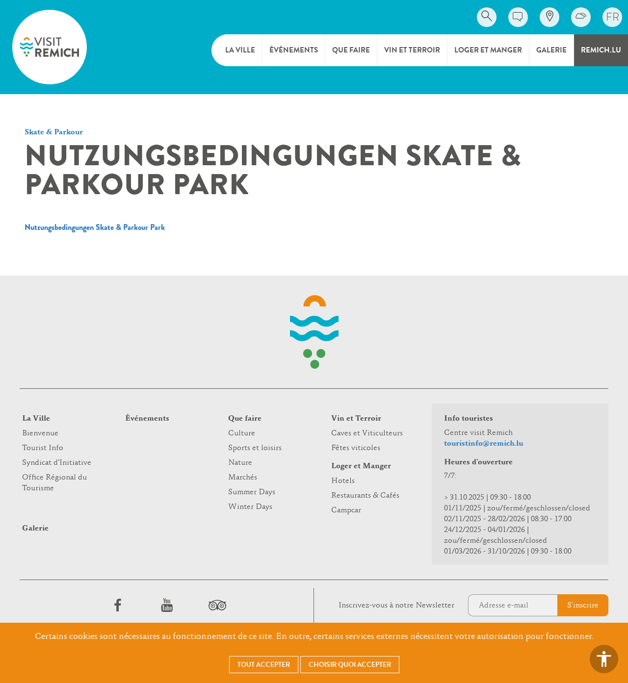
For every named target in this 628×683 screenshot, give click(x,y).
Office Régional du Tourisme (54, 483)
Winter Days (250, 507)
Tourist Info (42, 448)
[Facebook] (117, 605)
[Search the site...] (487, 17)
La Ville (240, 50)
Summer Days (251, 492)
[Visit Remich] (49, 47)
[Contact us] (518, 17)
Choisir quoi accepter (350, 664)
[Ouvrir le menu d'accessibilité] (604, 659)
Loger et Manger (488, 50)
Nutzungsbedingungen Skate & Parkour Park (95, 227)
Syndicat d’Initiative (56, 463)
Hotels (343, 481)
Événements (293, 50)
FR (612, 17)
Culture (241, 433)
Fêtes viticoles (355, 448)
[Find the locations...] (549, 17)
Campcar (346, 510)
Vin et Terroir (412, 50)
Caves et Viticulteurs (367, 433)
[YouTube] (166, 605)
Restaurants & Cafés (365, 496)
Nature (240, 463)
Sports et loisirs (255, 448)
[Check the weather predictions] (581, 17)
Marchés (242, 477)
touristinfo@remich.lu (483, 444)
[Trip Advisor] (216, 605)
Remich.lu (601, 50)
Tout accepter (263, 664)
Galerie (551, 50)
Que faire (351, 50)
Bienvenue (40, 433)
